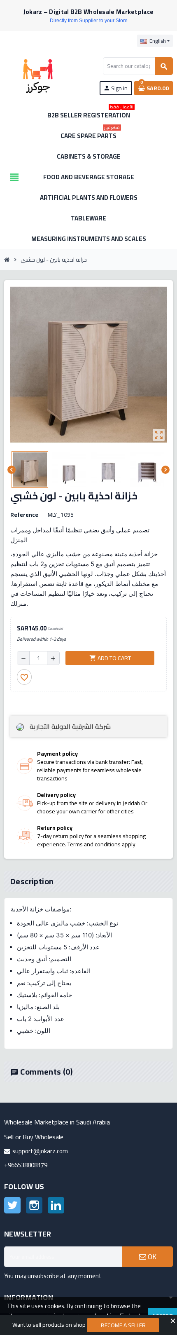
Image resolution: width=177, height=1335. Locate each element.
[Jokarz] (38, 75)
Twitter (12, 1205)
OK (151, 1256)
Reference (24, 515)
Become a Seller (123, 1325)
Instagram (34, 1205)
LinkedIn (56, 1205)
